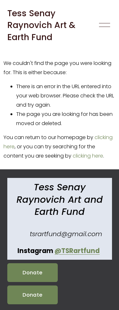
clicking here (88, 155)
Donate (32, 272)
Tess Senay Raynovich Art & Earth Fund (41, 25)
